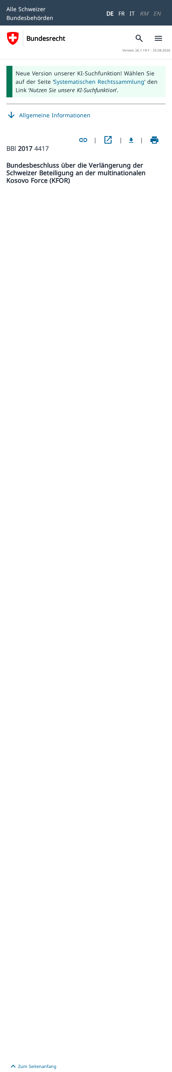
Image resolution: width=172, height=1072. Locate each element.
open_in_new (108, 140)
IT (132, 13)
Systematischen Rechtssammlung (99, 81)
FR (121, 13)
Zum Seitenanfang (32, 1066)
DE (110, 13)
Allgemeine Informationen (48, 115)
